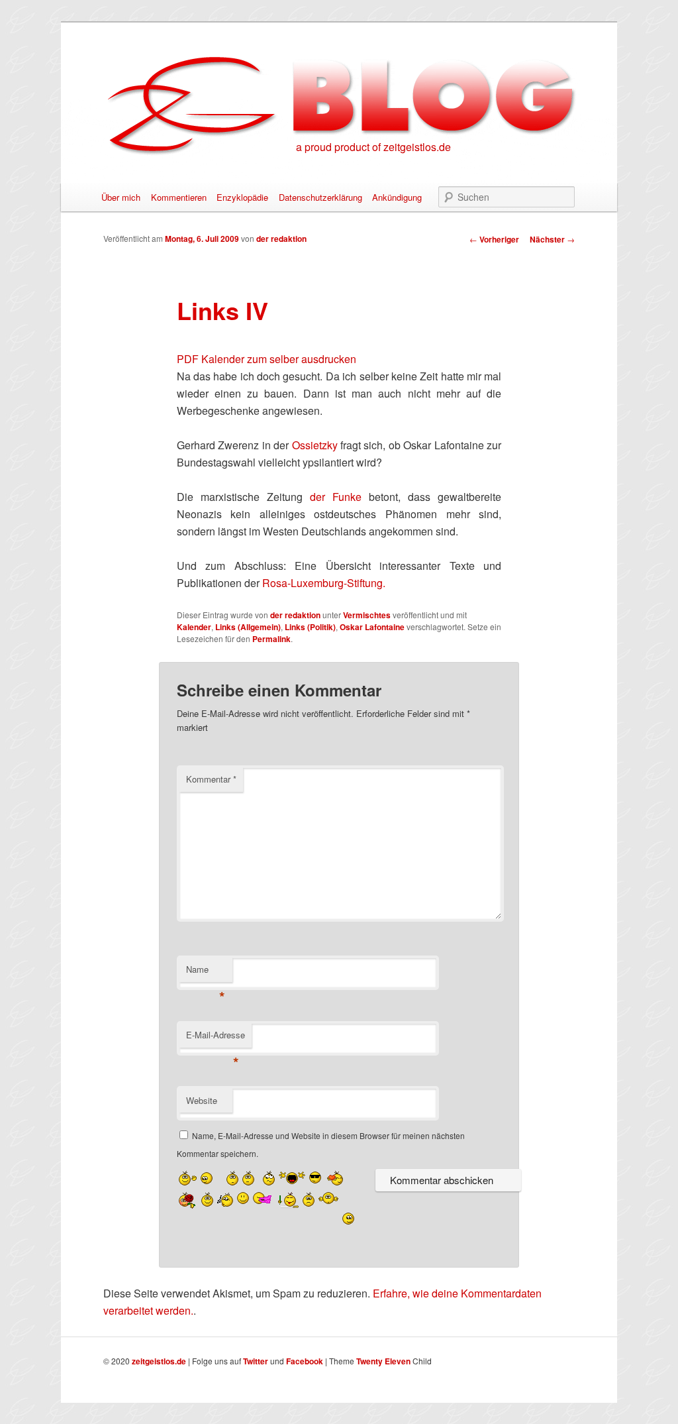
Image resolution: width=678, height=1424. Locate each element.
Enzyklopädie (242, 197)
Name (205, 972)
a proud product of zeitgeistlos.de (373, 146)
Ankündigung (397, 197)
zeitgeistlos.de (159, 1361)
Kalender (194, 627)
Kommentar (211, 779)
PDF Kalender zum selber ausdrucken (266, 358)
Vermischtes (367, 615)
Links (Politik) (310, 627)
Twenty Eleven (383, 1361)
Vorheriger (494, 239)
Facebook (304, 1361)
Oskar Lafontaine (372, 627)
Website (201, 1100)
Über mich (120, 197)
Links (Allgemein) (248, 627)
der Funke (336, 496)
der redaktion (281, 239)
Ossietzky (315, 445)
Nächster (552, 239)
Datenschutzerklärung (320, 197)
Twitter (255, 1361)
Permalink (271, 639)
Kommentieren (179, 197)
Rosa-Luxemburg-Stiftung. (323, 582)
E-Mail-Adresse (215, 1038)
